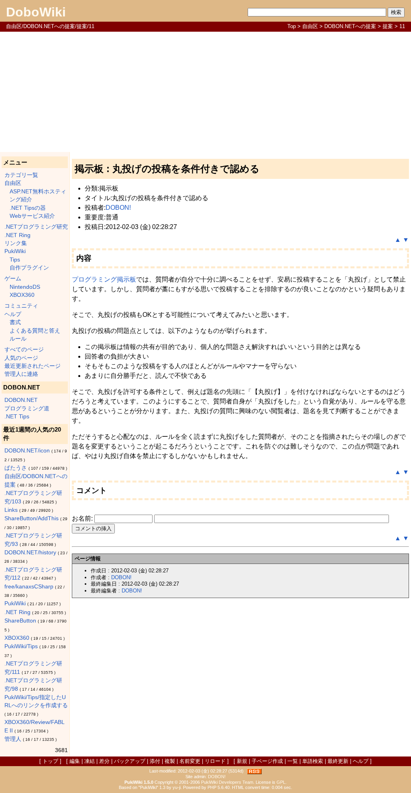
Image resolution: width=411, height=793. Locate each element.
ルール (18, 339)
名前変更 (189, 761)
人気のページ (21, 358)
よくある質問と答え (35, 331)
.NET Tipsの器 (28, 208)
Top (291, 26)
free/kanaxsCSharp (28, 587)
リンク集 (15, 243)
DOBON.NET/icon (27, 451)
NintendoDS (25, 287)
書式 (15, 322)
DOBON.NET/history (30, 553)
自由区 (310, 26)
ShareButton (20, 621)
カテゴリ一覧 (21, 175)
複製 (170, 761)
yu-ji (177, 787)
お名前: (83, 518)
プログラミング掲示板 (104, 279)
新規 (242, 761)
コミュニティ (21, 306)
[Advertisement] (205, 92)
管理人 (12, 739)
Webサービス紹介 (32, 216)
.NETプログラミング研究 (36, 227)
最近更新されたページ (32, 366)
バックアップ (129, 761)
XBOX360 (22, 295)
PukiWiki (15, 251)
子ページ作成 (267, 761)
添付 (155, 761)
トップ (50, 761)
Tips (15, 260)
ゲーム (12, 279)
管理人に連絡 (21, 374)
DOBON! (118, 207)
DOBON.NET (21, 400)
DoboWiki (36, 12)
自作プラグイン (29, 268)
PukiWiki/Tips (21, 646)
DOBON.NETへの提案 (350, 26)
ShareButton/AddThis (31, 518)
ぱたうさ (15, 468)
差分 (104, 761)
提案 (388, 26)
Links (11, 510)
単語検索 (312, 761)
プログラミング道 (26, 409)
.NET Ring (17, 235)
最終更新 (338, 761)
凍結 (89, 761)
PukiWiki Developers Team (227, 782)
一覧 (292, 761)
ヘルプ (12, 314)
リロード (215, 761)
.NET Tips (16, 417)
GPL (281, 782)
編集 (74, 761)
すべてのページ (24, 350)
